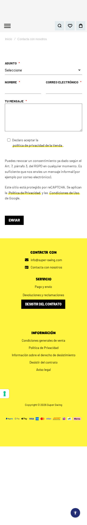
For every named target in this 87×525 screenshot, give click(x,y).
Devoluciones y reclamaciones (43, 300)
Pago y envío (43, 292)
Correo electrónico (62, 87)
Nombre (11, 87)
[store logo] (43, 12)
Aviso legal (43, 374)
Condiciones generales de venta (43, 345)
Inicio (8, 44)
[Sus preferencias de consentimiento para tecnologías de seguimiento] (4, 393)
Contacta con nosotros (45, 272)
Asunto (11, 68)
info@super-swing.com (46, 265)
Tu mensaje (14, 106)
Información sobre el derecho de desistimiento (43, 360)
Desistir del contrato (43, 309)
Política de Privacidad (43, 353)
